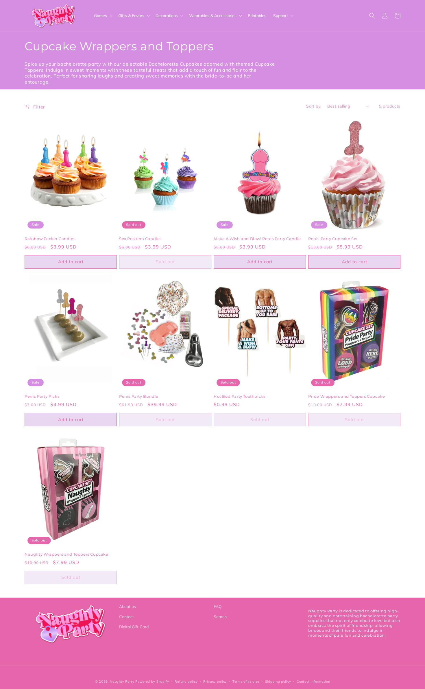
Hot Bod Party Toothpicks (239, 396)
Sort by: (313, 106)
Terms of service (245, 681)
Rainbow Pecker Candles (50, 238)
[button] (102, 16)
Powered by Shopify (152, 681)
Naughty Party (122, 681)
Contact (126, 616)
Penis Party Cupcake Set (333, 238)
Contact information (313, 681)
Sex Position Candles (140, 238)
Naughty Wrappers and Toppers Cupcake (66, 554)
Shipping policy (278, 681)
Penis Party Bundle (138, 396)
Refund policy (186, 681)
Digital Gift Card (134, 626)
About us (127, 606)
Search (220, 616)
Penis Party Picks (42, 396)
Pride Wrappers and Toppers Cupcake (346, 396)
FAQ (218, 606)
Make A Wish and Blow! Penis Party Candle (257, 238)
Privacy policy (215, 681)
